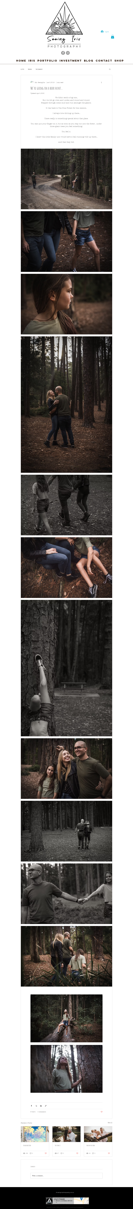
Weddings (30, 69)
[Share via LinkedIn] (41, 1106)
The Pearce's (58, 1145)
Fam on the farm (90, 1145)
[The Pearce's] (66, 1134)
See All (110, 1122)
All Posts (22, 69)
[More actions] (101, 82)
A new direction (27, 1145)
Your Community (39, 69)
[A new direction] (35, 1134)
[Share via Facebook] (31, 1106)
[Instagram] (68, 53)
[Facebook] (63, 53)
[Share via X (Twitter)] (36, 1106)
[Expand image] (66, 179)
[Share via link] (46, 1106)
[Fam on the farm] (98, 1134)
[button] (112, 37)
